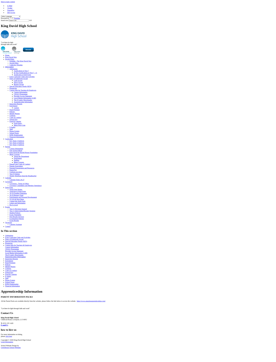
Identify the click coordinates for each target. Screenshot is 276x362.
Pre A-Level (13, 205)
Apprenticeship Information (23, 102)
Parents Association (16, 166)
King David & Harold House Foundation (23, 152)
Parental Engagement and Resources (21, 168)
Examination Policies (16, 219)
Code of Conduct (15, 117)
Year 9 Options (14, 174)
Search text (4, 20)
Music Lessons (14, 154)
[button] (32, 20)
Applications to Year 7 (21, 71)
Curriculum (9, 139)
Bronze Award (19, 84)
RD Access (11, 13)
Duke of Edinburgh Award (18, 79)
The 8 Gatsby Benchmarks (23, 100)
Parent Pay (13, 170)
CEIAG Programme (20, 94)
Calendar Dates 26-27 (16, 180)
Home (7, 55)
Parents (7, 147)
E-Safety (12, 127)
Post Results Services (16, 217)
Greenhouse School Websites (11, 347)
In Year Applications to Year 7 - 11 (25, 73)
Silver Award (18, 82)
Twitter (9, 8)
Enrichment (13, 106)
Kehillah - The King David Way (20, 61)
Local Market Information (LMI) (25, 98)
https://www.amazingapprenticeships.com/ (91, 301)
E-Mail (9, 6)
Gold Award (18, 80)
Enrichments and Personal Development (23, 197)
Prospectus (13, 88)
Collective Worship (16, 65)
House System (14, 131)
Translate (17, 18)
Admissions (13, 69)
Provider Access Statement (23, 96)
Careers (16, 108)
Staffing (16, 160)
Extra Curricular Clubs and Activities (22, 77)
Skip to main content (8, 2)
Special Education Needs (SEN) (20, 86)
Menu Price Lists (19, 125)
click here (8, 336)
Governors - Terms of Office (19, 184)
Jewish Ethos (9, 59)
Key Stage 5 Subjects (16, 145)
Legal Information (7, 342)
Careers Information (20, 92)
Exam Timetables (15, 215)
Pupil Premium (14, 110)
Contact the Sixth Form (17, 201)
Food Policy (18, 123)
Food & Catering (15, 121)
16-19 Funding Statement (18, 193)
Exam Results (14, 221)
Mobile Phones (14, 114)
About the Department (21, 156)
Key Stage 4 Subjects (16, 143)
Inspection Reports (15, 104)
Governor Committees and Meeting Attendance (25, 186)
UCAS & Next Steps (16, 199)
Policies (12, 112)
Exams (7, 207)
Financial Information (16, 137)
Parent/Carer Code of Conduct (19, 164)
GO (30, 20)
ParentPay (10, 10)
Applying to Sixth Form (17, 191)
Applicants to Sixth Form (22, 75)
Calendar (8, 178)
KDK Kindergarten (16, 135)
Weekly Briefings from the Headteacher (22, 176)
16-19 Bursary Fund (16, 195)
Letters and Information (17, 203)
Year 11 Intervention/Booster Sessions (22, 211)
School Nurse (14, 133)
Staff (11, 129)
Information (9, 67)
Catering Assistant (15, 224)
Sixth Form (9, 187)
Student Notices (14, 213)
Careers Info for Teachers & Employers (22, 90)
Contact (7, 226)
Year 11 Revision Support (18, 209)
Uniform (12, 115)
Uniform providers (15, 172)
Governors (8, 182)
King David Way (11, 57)
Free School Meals (15, 150)
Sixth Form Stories (15, 189)
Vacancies (8, 222)
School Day (13, 119)
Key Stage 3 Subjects (16, 141)
